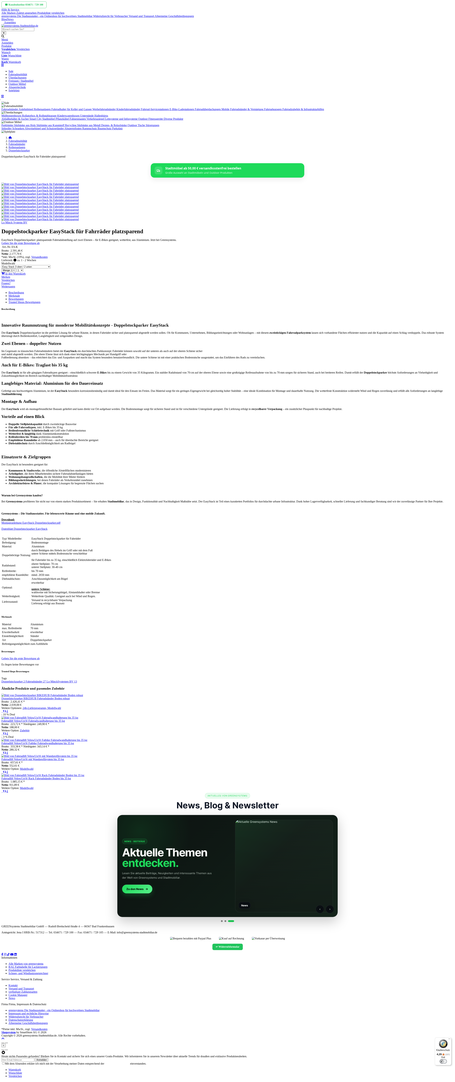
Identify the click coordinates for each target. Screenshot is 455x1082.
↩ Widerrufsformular (227, 946)
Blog (4, 19)
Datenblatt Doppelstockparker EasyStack (24, 528)
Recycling (70, 125)
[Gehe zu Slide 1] (222, 921)
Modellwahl (8, 263)
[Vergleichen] (5, 711)
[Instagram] (5, 954)
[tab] (15, 1069)
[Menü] (449, 1040)
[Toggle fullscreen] (6, 1042)
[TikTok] (8, 954)
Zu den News (135, 889)
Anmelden (41, 1060)
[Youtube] (12, 954)
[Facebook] (2, 954)
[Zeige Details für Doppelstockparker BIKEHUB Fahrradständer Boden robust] (42, 695)
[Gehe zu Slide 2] (225, 921)
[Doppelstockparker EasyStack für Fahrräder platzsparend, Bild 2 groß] (40, 187)
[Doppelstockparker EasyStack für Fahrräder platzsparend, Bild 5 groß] (40, 196)
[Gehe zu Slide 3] (231, 921)
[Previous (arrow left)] (2, 1049)
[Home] (10, 137)
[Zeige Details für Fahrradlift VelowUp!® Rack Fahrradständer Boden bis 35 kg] (42, 775)
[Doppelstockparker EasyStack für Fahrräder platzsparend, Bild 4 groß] (40, 193)
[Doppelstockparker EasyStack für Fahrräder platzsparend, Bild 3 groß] (40, 190)
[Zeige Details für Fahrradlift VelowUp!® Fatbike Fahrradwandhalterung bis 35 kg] (44, 740)
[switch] (443, 1061)
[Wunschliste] (2, 711)
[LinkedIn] (15, 954)
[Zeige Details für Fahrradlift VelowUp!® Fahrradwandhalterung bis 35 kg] (39, 717)
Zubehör (25, 730)
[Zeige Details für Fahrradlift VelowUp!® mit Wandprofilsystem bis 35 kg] (39, 756)
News (10, 19)
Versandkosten (39, 256)
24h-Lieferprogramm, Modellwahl (42, 708)
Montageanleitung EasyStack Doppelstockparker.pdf (30, 522)
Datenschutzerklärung (117, 1063)
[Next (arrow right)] (6, 1049)
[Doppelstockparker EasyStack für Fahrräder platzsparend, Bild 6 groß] (40, 200)
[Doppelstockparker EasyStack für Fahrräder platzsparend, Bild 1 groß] (40, 184)
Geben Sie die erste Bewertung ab (20, 243)
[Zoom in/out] (2, 1042)
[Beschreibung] (7, 711)
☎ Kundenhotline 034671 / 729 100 (24, 4)
